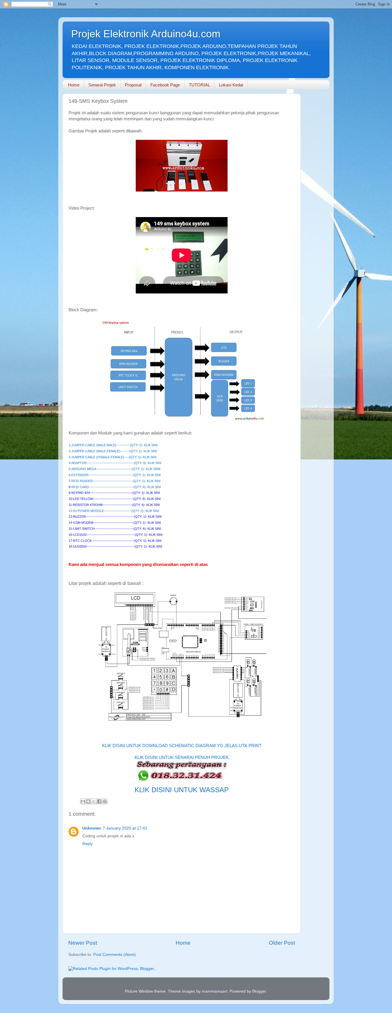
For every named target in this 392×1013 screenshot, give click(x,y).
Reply (87, 844)
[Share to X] (94, 801)
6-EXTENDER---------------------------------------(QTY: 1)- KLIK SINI (115, 475)
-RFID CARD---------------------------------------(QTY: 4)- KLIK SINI (115, 487)
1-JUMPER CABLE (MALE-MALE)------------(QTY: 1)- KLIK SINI (113, 445)
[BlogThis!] (88, 801)
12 (70, 511)
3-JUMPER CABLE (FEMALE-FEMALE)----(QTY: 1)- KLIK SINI (112, 457)
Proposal (133, 84)
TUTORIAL (199, 84)
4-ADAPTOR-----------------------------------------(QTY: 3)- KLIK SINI (115, 463)
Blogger (259, 991)
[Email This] (83, 801)
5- (70, 469)
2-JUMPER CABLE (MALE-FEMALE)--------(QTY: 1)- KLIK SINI (113, 451)
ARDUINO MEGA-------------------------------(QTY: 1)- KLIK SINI (115, 469)
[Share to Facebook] (99, 801)
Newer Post (82, 943)
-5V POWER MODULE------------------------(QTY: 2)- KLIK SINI (115, 511)
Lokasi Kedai (231, 84)
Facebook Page (165, 84)
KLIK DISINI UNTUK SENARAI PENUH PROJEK (182, 757)
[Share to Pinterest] (105, 801)
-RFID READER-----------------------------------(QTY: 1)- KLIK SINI (115, 481)
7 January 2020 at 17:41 (125, 828)
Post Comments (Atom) (114, 954)
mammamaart (214, 991)
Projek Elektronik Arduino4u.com (145, 34)
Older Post (282, 943)
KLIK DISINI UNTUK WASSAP (182, 790)
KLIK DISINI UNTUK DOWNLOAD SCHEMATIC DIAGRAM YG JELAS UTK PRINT (181, 745)
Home (73, 84)
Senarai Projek (102, 84)
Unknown (91, 828)
